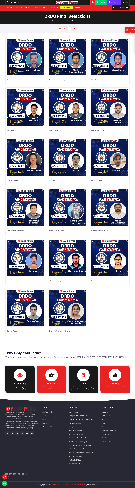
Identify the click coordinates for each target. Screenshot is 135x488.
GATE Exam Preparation (77, 430)
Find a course (40, 7)
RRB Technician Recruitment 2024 (81, 453)
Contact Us (54, 7)
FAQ (103, 423)
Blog (103, 419)
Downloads (66, 7)
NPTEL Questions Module (78, 438)
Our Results (106, 438)
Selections (61, 21)
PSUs (44, 419)
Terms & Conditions (109, 430)
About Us (18, 7)
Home (9, 7)
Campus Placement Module (79, 416)
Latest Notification (121, 8)
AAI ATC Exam (74, 412)
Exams (27, 7)
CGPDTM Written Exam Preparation (81, 419)
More (77, 7)
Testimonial (106, 442)
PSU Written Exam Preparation (80, 445)
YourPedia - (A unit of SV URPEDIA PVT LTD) (67, 485)
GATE (44, 416)
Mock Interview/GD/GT (77, 434)
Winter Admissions (75, 464)
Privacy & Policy (107, 434)
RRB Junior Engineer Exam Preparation (82, 449)
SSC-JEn (45, 423)
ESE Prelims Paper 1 (75, 423)
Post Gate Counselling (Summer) (81, 442)
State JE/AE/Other (75, 460)
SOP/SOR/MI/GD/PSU (76, 456)
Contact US (106, 416)
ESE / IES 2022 (47, 412)
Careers (105, 427)
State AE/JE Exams (49, 427)
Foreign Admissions (76, 427)
